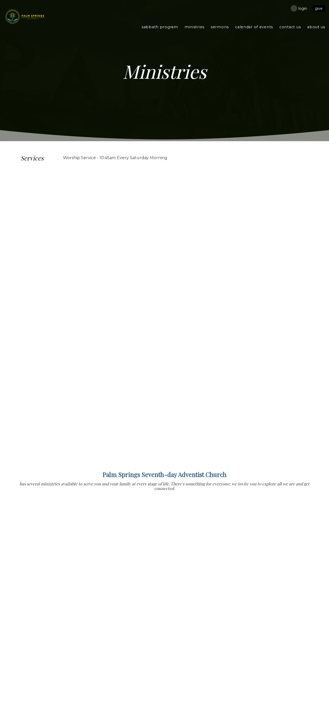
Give (319, 8)
